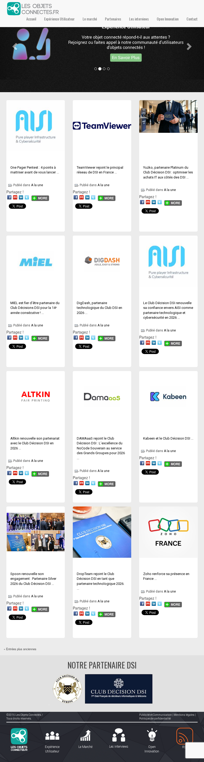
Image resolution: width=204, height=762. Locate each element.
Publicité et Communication (155, 714)
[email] (15, 197)
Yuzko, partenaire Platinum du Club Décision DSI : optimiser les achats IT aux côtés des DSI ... (168, 172)
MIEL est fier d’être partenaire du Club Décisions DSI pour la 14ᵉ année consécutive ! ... (35, 308)
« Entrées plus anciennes (20, 649)
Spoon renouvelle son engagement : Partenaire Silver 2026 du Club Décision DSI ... (33, 579)
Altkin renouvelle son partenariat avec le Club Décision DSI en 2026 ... (35, 443)
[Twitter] (27, 197)
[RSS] (185, 736)
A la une (37, 185)
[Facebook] (9, 197)
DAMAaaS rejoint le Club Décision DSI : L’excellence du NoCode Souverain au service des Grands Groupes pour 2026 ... (101, 448)
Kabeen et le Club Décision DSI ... (168, 438)
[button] (15, 46)
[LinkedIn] (21, 197)
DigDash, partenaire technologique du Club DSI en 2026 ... (99, 308)
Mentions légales (184, 714)
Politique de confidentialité (155, 718)
